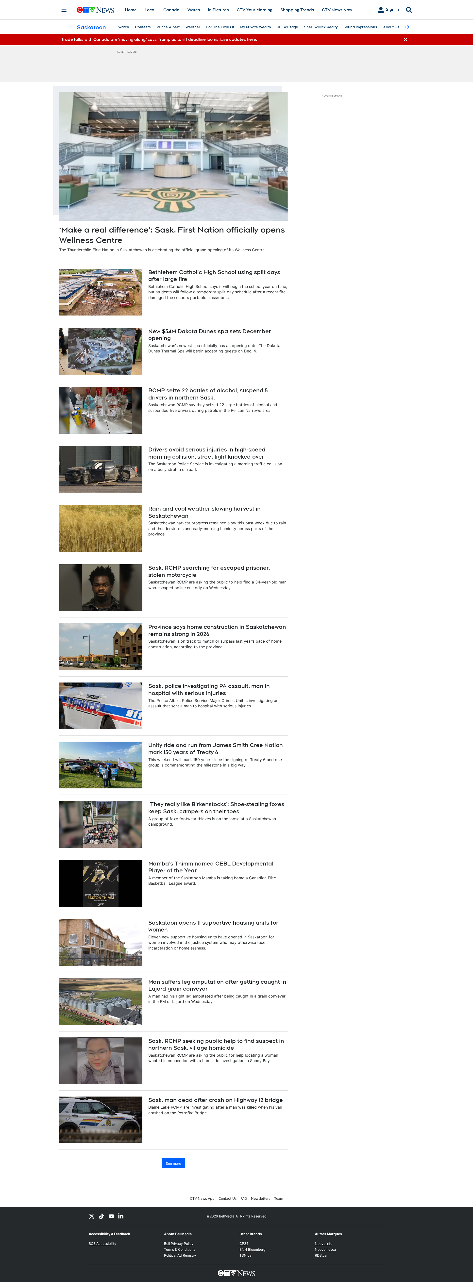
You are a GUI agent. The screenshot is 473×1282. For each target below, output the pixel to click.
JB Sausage (287, 27)
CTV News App (202, 1198)
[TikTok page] (101, 1216)
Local (150, 10)
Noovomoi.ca (325, 1249)
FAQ (243, 1198)
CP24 (243, 1243)
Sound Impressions (360, 27)
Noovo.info (323, 1243)
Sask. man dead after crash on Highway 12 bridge (215, 1100)
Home (131, 10)
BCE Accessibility (102, 1243)
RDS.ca (321, 1255)
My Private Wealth (255, 27)
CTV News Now (337, 10)
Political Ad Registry (180, 1255)
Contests (143, 27)
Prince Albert (168, 27)
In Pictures (218, 10)
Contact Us (227, 1198)
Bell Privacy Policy (178, 1243)
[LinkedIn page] (121, 1216)
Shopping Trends (297, 10)
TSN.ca (245, 1255)
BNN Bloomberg (252, 1249)
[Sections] (64, 10)
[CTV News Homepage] (95, 10)
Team (278, 1198)
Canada (171, 10)
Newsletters (260, 1198)
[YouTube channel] (111, 1216)
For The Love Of (220, 27)
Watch (193, 10)
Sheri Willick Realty (321, 27)
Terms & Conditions (179, 1249)
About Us (391, 27)
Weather (193, 27)
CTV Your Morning (254, 10)
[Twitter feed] (92, 1216)
